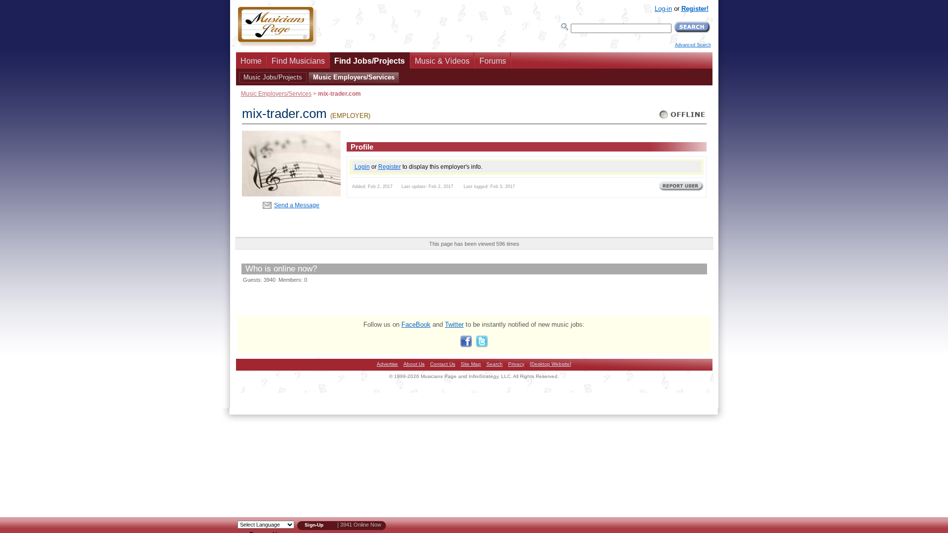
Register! (695, 8)
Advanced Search (693, 44)
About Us (414, 364)
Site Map (471, 364)
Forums (492, 61)
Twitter (454, 324)
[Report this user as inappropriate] (681, 190)
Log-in (663, 8)
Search (494, 364)
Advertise (387, 364)
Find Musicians (298, 61)
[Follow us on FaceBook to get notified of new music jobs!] (466, 345)
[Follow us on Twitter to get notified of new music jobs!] (482, 345)
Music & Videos (442, 61)
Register (389, 166)
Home (251, 61)
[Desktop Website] (550, 364)
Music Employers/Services (354, 77)
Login (362, 166)
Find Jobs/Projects (369, 61)
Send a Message (296, 205)
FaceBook (416, 324)
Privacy (516, 364)
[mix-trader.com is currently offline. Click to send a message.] (683, 118)
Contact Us (442, 364)
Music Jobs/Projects (272, 77)
